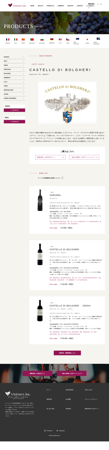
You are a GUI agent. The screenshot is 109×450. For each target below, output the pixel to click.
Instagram (62, 430)
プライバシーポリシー (91, 399)
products (50, 6)
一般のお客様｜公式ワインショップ (83, 157)
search (15, 110)
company (61, 6)
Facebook (49, 430)
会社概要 (68, 399)
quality (40, 6)
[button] (32, 103)
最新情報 (49, 399)
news (32, 6)
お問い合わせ (88, 390)
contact (80, 6)
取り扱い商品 (50, 408)
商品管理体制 (69, 390)
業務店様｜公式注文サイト (49, 157)
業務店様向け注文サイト (91, 5)
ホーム (48, 390)
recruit (70, 6)
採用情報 (68, 408)
